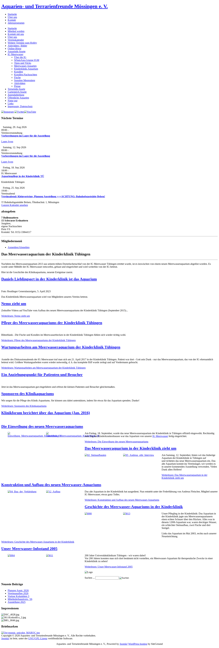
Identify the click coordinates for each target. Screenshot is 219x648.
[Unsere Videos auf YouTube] (30, 111)
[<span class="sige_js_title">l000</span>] (88, 513)
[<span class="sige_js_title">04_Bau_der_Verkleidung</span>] (22, 491)
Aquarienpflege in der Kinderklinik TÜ (22, 176)
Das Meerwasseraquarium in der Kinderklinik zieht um (130, 448)
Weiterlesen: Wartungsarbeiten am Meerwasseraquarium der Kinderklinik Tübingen (43, 367)
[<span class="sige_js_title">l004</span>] (11, 555)
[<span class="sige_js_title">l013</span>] (126, 513)
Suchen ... (90, 577)
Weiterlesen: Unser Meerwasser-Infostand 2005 (109, 566)
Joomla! (5, 638)
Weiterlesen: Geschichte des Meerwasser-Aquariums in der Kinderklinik (37, 541)
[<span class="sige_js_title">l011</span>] (49, 555)
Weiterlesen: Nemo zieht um (15, 316)
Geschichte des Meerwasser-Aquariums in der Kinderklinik (134, 507)
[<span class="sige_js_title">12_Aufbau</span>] (53, 491)
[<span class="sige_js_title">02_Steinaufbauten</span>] (95, 455)
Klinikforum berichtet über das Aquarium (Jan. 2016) (45, 413)
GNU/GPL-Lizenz (37, 638)
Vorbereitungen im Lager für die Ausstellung (25, 135)
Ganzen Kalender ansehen (14, 205)
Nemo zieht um (13, 304)
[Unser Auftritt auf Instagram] (7, 111)
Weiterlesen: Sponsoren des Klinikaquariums (23, 406)
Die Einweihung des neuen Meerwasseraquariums (42, 426)
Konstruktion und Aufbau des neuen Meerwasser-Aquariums (51, 485)
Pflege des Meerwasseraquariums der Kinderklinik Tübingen (51, 323)
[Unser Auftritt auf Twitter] (19, 111)
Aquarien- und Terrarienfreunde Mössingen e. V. (54, 6)
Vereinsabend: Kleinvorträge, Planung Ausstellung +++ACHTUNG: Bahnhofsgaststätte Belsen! (53, 196)
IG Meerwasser (160, 436)
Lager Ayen (7, 141)
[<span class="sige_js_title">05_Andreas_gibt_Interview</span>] (138, 455)
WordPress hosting (137, 644)
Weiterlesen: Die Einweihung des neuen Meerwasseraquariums (116, 441)
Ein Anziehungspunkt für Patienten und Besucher (42, 374)
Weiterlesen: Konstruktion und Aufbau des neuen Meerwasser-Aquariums (122, 500)
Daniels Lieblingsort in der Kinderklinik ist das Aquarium (49, 279)
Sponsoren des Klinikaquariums (27, 394)
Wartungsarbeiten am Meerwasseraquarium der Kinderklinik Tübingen (60, 347)
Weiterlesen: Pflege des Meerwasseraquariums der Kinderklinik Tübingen (38, 340)
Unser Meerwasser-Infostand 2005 (29, 549)
